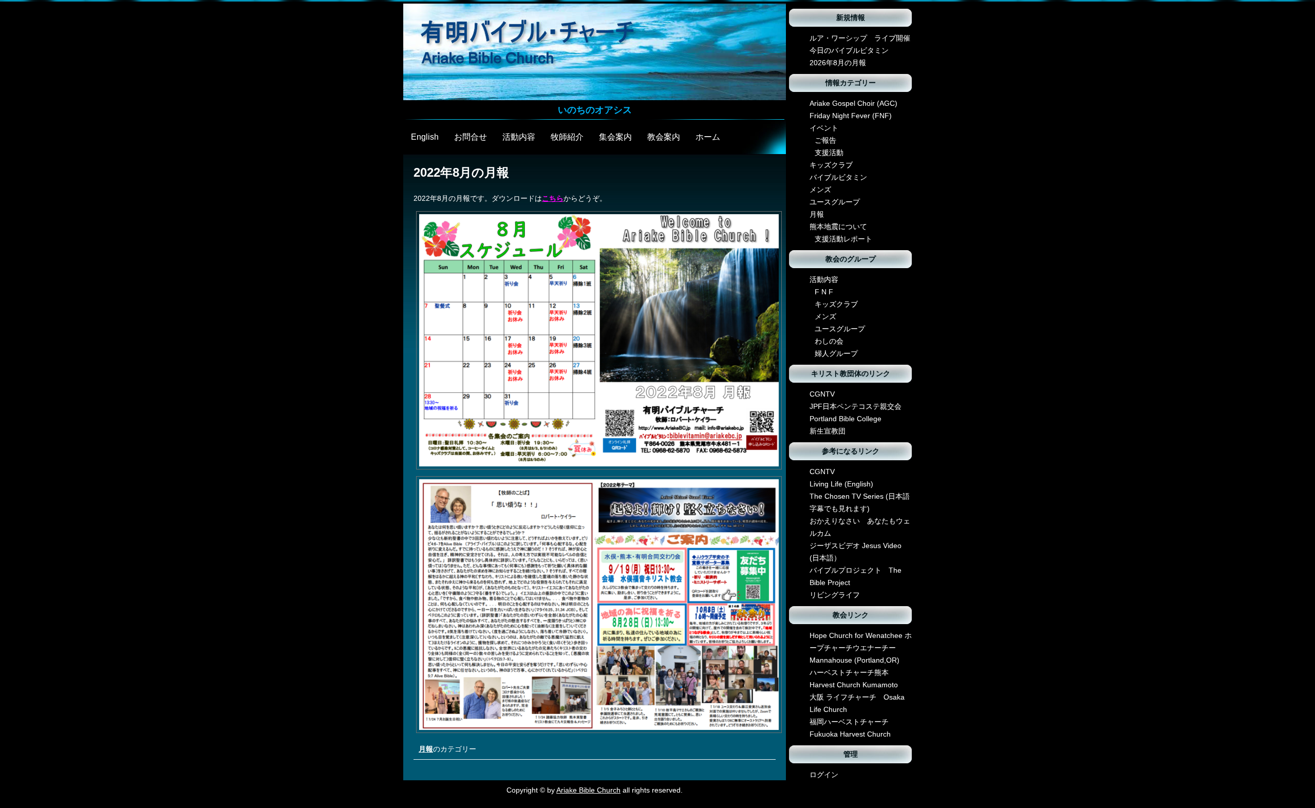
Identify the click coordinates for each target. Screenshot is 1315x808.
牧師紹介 (567, 137)
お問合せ (470, 137)
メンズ (820, 189)
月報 (426, 749)
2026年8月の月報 (838, 63)
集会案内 (615, 137)
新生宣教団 (828, 431)
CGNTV (822, 394)
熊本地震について (838, 226)
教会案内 (663, 137)
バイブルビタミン (838, 177)
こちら (552, 198)
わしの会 (829, 341)
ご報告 (825, 140)
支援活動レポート (843, 239)
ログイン (824, 775)
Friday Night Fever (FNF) (851, 115)
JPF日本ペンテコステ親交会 (855, 406)
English (425, 137)
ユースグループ (835, 202)
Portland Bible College (845, 419)
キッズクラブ (831, 165)
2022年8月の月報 (461, 172)
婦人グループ (836, 353)
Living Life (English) (841, 484)
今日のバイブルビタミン (849, 50)
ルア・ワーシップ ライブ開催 (860, 38)
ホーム (708, 137)
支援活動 (829, 152)
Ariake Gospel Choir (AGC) (853, 103)
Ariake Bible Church (588, 790)
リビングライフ (835, 595)
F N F (824, 292)
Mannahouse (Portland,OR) (854, 660)
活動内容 (518, 137)
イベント (824, 128)
